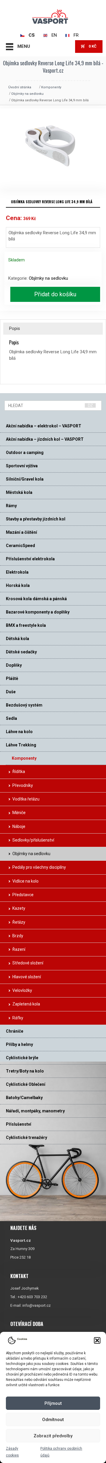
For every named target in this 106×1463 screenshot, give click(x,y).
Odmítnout (53, 1419)
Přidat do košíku (55, 294)
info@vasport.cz (36, 1305)
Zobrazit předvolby (53, 1435)
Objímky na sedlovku (27, 94)
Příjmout (53, 1403)
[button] (97, 1340)
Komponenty (51, 87)
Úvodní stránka (19, 87)
